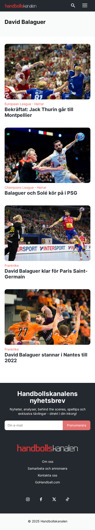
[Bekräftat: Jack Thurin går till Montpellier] (47, 71)
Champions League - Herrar (25, 187)
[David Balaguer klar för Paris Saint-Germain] (47, 233)
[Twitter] (54, 499)
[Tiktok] (67, 499)
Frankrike (12, 265)
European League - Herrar (24, 104)
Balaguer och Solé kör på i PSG (41, 193)
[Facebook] (41, 499)
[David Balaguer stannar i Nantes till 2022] (47, 317)
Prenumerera (76, 425)
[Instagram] (28, 499)
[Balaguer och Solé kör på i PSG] (47, 155)
